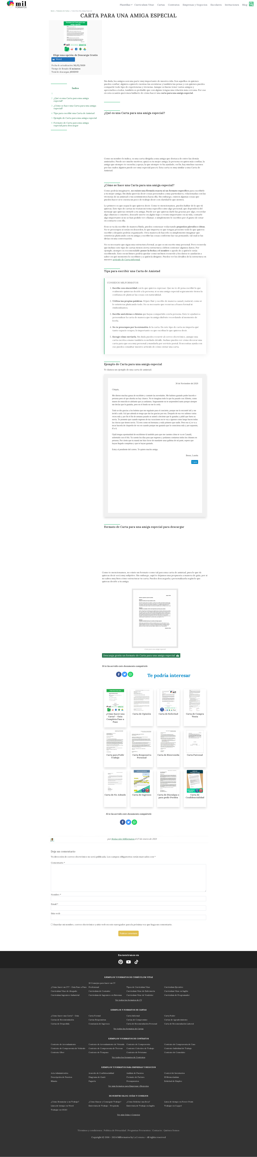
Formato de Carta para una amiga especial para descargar (71, 124)
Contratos (173, 4)
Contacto (157, 1130)
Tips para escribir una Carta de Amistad (74, 113)
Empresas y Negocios (195, 4)
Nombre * (56, 894)
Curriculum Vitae (144, 4)
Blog (244, 4)
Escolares (216, 4)
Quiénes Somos (171, 1130)
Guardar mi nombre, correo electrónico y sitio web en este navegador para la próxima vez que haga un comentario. (112, 924)
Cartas (161, 4)
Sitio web (55, 913)
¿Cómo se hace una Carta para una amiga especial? (75, 107)
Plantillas (125, 4)
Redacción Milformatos (123, 839)
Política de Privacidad (115, 1130)
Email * (54, 904)
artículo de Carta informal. (126, 259)
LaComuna (139, 1137)
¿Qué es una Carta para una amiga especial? (71, 99)
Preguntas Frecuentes (139, 1130)
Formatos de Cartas (63, 11)
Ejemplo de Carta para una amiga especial (75, 118)
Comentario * (58, 862)
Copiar (194, 462)
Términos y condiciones (90, 1130)
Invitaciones (232, 4)
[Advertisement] (127, 39)
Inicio (52, 11)
